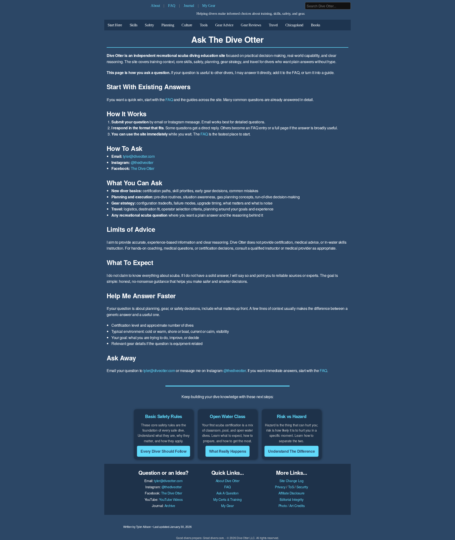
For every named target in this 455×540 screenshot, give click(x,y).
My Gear (208, 6)
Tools (204, 25)
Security (302, 486)
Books (315, 25)
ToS (291, 486)
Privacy (280, 486)
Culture (187, 25)
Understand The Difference (291, 451)
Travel (273, 25)
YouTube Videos (170, 499)
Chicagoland (294, 25)
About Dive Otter (228, 480)
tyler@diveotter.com (139, 156)
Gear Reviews (251, 25)
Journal (189, 6)
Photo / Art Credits (291, 505)
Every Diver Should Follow (163, 451)
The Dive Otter (142, 168)
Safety (149, 25)
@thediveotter (142, 162)
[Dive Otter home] (125, 11)
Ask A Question (227, 493)
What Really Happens (227, 451)
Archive (169, 505)
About (155, 6)
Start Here (115, 25)
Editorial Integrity (292, 499)
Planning (167, 25)
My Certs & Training (227, 499)
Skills (133, 25)
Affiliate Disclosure (291, 493)
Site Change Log (291, 480)
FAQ (171, 6)
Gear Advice (224, 25)
